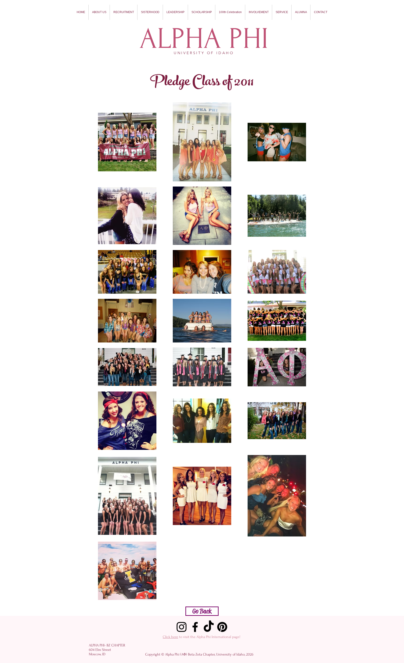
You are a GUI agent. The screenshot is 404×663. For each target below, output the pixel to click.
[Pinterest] (222, 627)
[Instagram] (181, 627)
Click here (170, 637)
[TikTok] (208, 627)
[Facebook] (195, 627)
